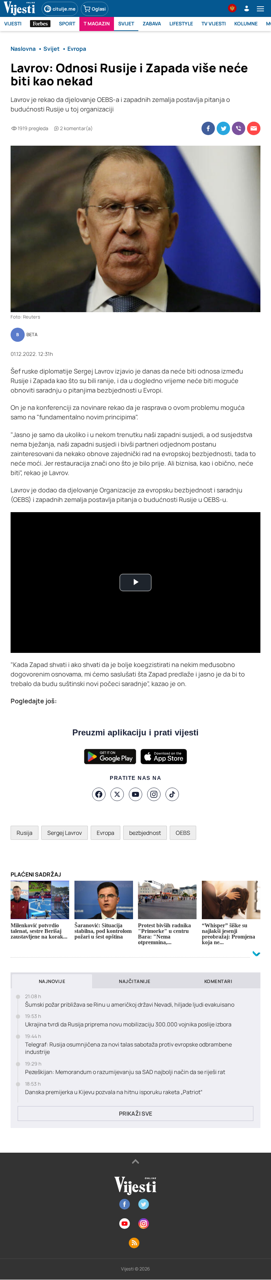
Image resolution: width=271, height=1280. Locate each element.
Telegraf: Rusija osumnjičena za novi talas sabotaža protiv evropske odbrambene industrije (128, 1048)
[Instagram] (154, 794)
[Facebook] (99, 794)
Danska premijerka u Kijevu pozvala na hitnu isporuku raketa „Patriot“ (114, 1092)
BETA (31, 335)
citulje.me (64, 9)
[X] (117, 794)
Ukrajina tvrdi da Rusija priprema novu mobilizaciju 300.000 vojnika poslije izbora (128, 1024)
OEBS (183, 833)
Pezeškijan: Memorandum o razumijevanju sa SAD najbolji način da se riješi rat (125, 1072)
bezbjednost (145, 833)
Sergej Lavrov (64, 833)
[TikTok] (172, 794)
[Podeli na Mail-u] (253, 128)
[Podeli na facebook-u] (208, 128)
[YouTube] (135, 794)
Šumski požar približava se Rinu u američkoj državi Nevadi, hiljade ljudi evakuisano (129, 1004)
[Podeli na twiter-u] (223, 128)
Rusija (24, 833)
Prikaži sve (135, 1113)
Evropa (105, 833)
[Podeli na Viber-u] (238, 128)
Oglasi (99, 9)
